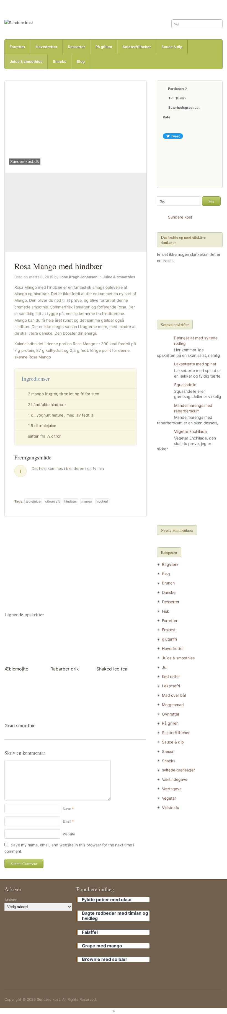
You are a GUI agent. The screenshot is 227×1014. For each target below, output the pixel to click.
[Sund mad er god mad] (18, 22)
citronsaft (52, 501)
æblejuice (33, 501)
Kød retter (171, 676)
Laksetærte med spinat (195, 364)
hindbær (70, 501)
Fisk (165, 611)
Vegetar (169, 798)
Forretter (17, 47)
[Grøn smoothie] (23, 700)
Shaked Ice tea (111, 669)
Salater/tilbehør (137, 47)
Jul (164, 667)
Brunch (168, 583)
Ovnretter (170, 714)
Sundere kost (180, 217)
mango (86, 501)
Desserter (76, 47)
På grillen (104, 47)
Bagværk (170, 564)
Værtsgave (172, 788)
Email (67, 821)
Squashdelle (185, 384)
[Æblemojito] (23, 643)
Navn (67, 809)
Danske (169, 592)
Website (69, 834)
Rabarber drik (64, 669)
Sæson (168, 751)
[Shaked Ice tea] (115, 643)
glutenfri (169, 639)
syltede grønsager (178, 770)
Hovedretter (46, 47)
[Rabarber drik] (69, 643)
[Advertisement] (75, 212)
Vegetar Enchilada (190, 431)
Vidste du (170, 807)
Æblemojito (16, 669)
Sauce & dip (171, 47)
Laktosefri (171, 685)
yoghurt (102, 501)
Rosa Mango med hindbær (58, 265)
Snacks (59, 61)
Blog (81, 61)
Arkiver (10, 900)
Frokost (169, 629)
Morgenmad (173, 704)
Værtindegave (174, 779)
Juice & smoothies (26, 61)
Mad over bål (174, 695)
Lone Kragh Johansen (78, 277)
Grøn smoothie (19, 725)
